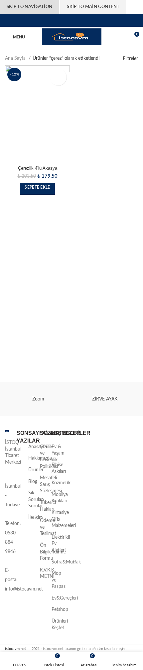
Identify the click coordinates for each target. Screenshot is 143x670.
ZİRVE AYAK (104, 399)
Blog (32, 481)
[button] (37, 189)
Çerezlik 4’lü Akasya (37, 168)
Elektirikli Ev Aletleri (61, 544)
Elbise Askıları (59, 468)
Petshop (60, 609)
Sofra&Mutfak (66, 562)
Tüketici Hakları (48, 506)
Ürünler (36, 470)
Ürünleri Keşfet (60, 624)
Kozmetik (61, 483)
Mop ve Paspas (59, 580)
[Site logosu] (71, 36)
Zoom (38, 399)
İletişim (35, 517)
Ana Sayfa (16, 58)
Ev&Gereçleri (65, 598)
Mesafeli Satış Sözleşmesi (51, 484)
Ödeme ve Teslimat (48, 527)
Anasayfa (37, 447)
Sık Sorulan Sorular (36, 499)
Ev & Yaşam (58, 450)
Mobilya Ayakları (60, 498)
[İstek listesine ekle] (58, 77)
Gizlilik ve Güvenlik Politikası (49, 457)
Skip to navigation (29, 7)
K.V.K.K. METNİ (47, 573)
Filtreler (130, 58)
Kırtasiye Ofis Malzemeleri (64, 519)
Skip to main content (93, 7)
